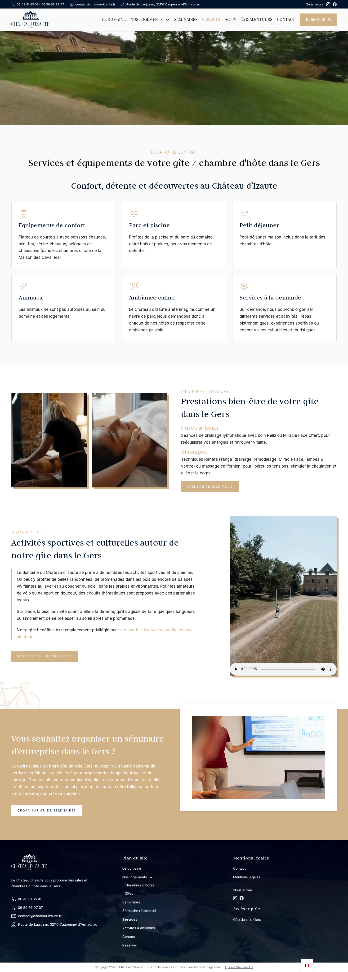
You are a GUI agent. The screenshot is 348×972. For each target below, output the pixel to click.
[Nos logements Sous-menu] (167, 19)
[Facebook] (335, 4)
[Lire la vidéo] (283, 596)
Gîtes (129, 893)
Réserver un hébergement (44, 656)
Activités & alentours (248, 19)
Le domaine (114, 19)
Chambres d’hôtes (140, 885)
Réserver (315, 19)
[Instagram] (328, 4)
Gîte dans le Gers (247, 919)
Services (211, 19)
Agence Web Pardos (239, 967)
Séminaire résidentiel (139, 911)
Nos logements (146, 19)
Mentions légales (246, 877)
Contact (286, 19)
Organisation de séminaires (46, 810)
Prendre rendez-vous (210, 486)
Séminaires (185, 19)
